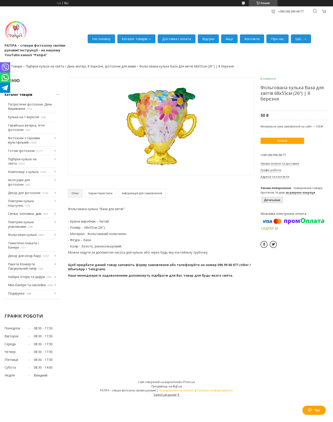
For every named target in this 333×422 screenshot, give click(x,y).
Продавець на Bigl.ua (166, 386)
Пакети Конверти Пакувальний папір (22, 266)
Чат (317, 410)
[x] (273, 244)
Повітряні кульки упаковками (21, 224)
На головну (101, 38)
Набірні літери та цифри (26, 277)
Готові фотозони (21, 151)
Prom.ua (189, 382)
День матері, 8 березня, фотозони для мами (101, 66)
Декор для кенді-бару (24, 256)
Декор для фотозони (24, 193)
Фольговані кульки (22, 235)
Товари (16, 66)
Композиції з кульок (23, 172)
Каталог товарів (134, 38)
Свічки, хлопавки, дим (24, 213)
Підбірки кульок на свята (45, 66)
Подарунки (16, 293)
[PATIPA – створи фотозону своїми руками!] (16, 31)
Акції (229, 38)
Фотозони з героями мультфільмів (24, 140)
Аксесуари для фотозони (19, 182)
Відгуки (208, 38)
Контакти (252, 38)
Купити (282, 140)
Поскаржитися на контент (176, 390)
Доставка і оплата (176, 38)
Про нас (277, 38)
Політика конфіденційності (215, 390)
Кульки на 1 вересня (23, 117)
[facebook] (264, 244)
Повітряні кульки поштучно (21, 203)
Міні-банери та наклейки (27, 285)
